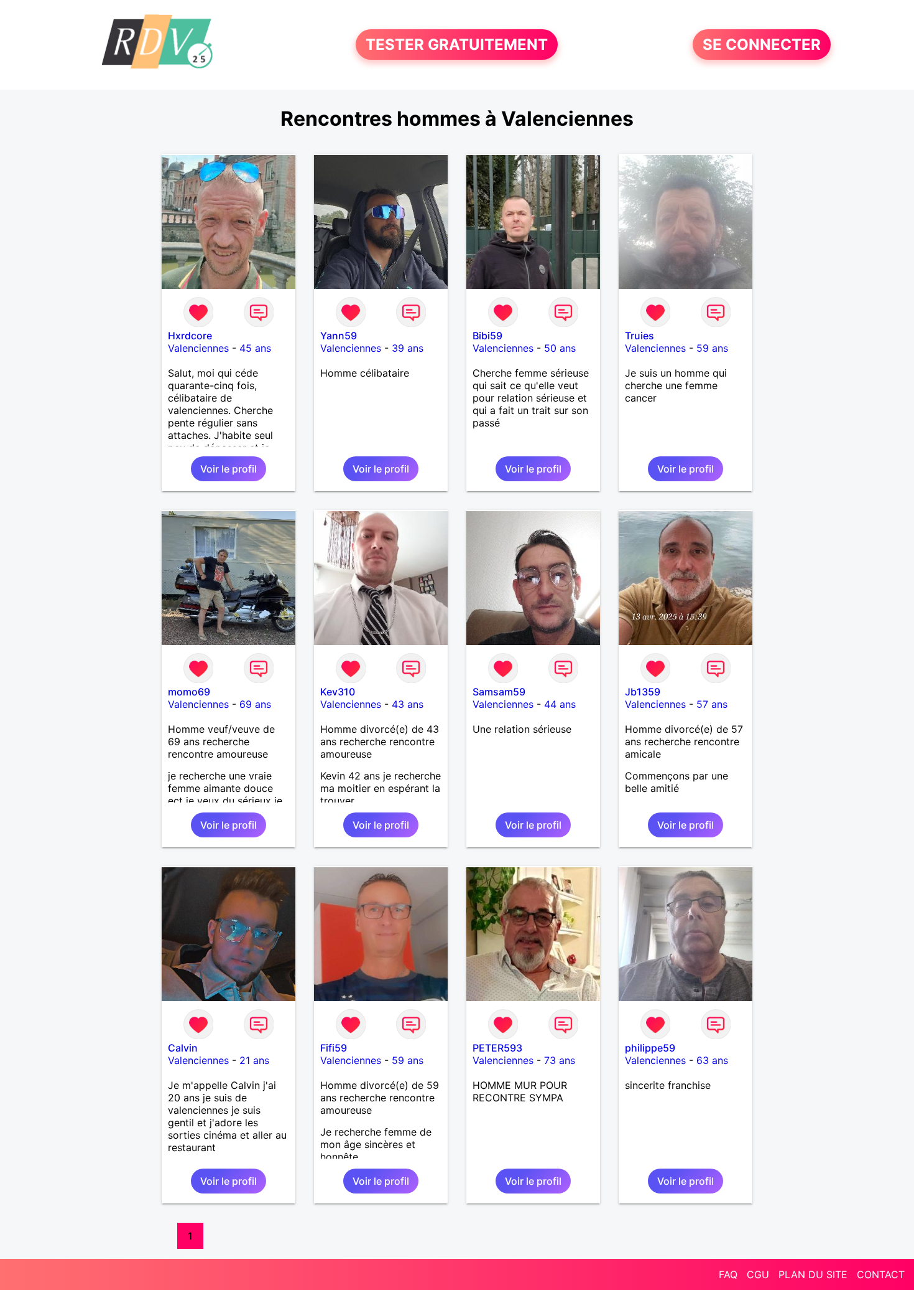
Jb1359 (642, 691)
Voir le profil (228, 469)
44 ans (560, 704)
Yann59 (338, 335)
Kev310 (337, 691)
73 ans (559, 1060)
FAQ (728, 1274)
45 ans (255, 348)
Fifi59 (333, 1048)
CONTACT (881, 1274)
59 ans (712, 348)
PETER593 (497, 1048)
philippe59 (650, 1048)
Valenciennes (198, 348)
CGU (758, 1274)
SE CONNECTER (762, 44)
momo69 (189, 691)
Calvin (183, 1048)
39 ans (407, 348)
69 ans (255, 704)
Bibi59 (487, 335)
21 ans (254, 1060)
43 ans (407, 704)
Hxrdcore (190, 335)
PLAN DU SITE (812, 1274)
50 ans (560, 348)
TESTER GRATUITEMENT (457, 44)
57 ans (711, 704)
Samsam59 (499, 691)
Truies (639, 335)
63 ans (712, 1060)
